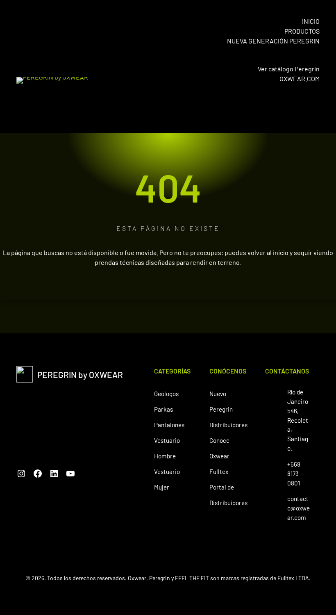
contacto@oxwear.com (298, 508)
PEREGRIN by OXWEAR (80, 374)
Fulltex (218, 471)
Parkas (163, 409)
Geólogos (166, 393)
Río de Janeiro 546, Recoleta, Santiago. (297, 420)
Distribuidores (228, 424)
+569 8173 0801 (293, 473)
